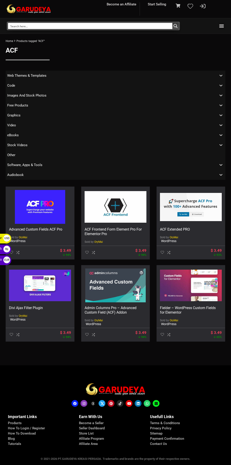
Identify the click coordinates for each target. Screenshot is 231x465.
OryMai (23, 237)
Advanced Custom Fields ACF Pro (35, 229)
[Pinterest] (111, 403)
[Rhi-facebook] (75, 403)
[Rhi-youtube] (129, 403)
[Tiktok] (120, 403)
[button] (221, 26)
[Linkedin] (138, 403)
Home (9, 41)
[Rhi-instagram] (84, 403)
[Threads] (93, 403)
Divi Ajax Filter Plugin (26, 308)
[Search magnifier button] (175, 26)
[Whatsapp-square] (156, 403)
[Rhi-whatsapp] (147, 403)
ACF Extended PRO (175, 229)
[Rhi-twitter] (102, 403)
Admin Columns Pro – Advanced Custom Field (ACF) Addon (110, 310)
